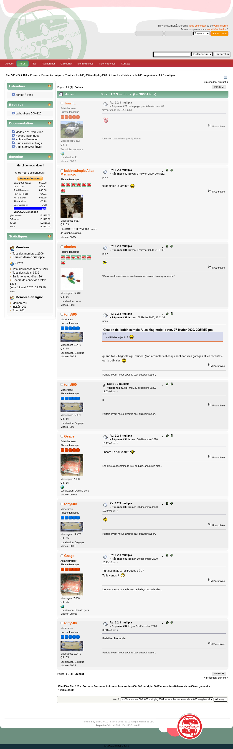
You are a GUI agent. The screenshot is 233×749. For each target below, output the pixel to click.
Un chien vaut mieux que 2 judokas (121, 138)
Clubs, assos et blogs (28, 143)
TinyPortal (109, 746)
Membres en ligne (29, 297)
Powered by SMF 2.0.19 (95, 721)
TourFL (70, 103)
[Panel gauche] (225, 77)
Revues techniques (27, 135)
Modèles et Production (29, 132)
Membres (22, 247)
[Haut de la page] (167, 171)
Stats (19, 263)
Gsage (69, 436)
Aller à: (116, 699)
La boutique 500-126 (28, 113)
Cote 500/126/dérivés (28, 146)
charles (70, 247)
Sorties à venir (24, 94)
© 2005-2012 (122, 746)
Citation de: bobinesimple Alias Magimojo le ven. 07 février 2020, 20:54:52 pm (158, 329)
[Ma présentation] (62, 154)
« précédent (210, 82)
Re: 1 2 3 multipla (121, 102)
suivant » (223, 82)
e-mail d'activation (216, 29)
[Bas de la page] (171, 171)
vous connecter (197, 25)
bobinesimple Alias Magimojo (77, 172)
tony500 (70, 314)
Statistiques (18, 236)
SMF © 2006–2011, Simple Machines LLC (132, 721)
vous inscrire (220, 25)
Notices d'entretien (26, 139)
